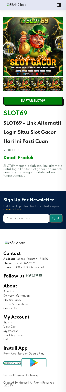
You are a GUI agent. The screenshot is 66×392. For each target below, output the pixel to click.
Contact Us (10, 308)
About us (9, 291)
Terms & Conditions (15, 304)
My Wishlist (10, 331)
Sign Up (55, 218)
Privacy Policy (12, 300)
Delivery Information (16, 296)
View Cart (9, 327)
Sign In (7, 322)
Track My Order (13, 335)
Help (6, 339)
